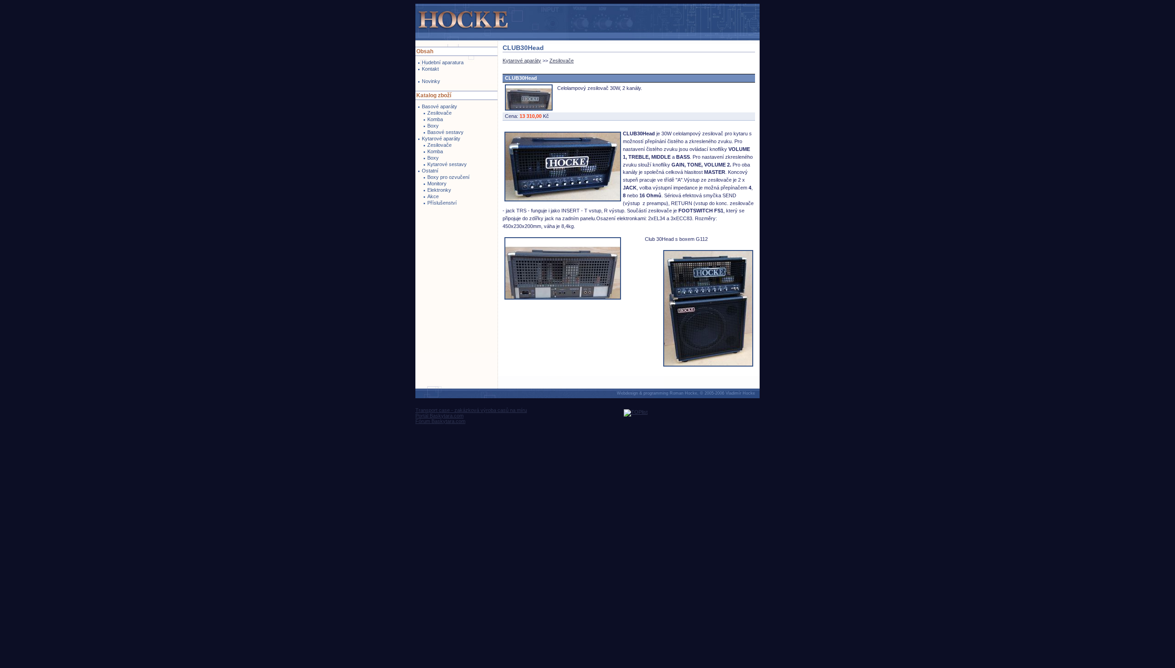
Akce (433, 196)
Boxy (433, 125)
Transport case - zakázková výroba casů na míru (471, 410)
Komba (435, 119)
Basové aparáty (439, 106)
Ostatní (430, 170)
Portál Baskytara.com (439, 415)
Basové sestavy (445, 132)
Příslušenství (442, 203)
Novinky (431, 81)
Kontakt (430, 69)
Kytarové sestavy (447, 164)
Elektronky (439, 190)
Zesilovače (439, 113)
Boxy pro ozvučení (448, 177)
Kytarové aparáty (441, 138)
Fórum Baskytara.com (440, 421)
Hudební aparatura (443, 62)
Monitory (437, 183)
